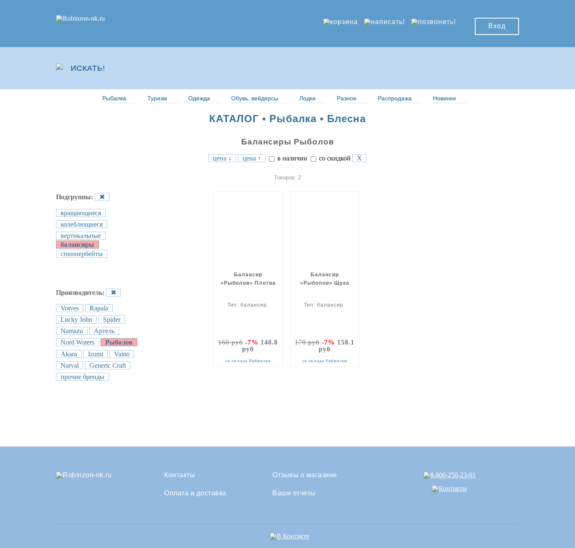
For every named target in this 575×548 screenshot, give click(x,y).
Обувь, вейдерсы (254, 98)
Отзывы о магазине (304, 475)
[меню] (494, 68)
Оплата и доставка (195, 493)
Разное (347, 98)
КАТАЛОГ (234, 118)
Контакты (179, 475)
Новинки (444, 98)
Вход (497, 25)
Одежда (199, 98)
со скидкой (334, 158)
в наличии (291, 158)
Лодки (307, 98)
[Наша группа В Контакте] (289, 536)
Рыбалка (114, 98)
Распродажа (395, 98)
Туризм (157, 98)
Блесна (346, 118)
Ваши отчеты (294, 493)
